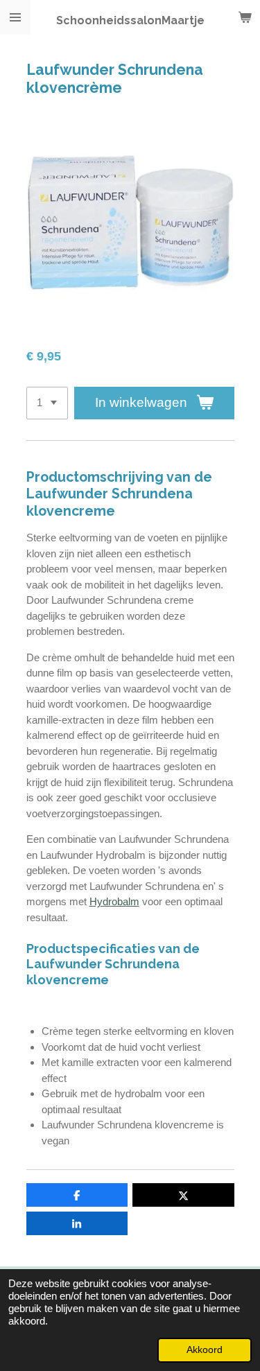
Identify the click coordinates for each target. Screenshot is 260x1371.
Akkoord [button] (205, 1350)
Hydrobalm (114, 901)
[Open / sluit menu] (15, 17)
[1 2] (47, 403)
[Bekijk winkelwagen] (244, 17)
